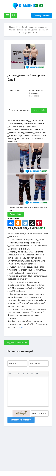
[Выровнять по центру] (28, 374)
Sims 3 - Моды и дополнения (34, 27)
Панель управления (41, 15)
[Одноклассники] (18, 223)
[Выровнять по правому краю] (32, 374)
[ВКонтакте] (10, 223)
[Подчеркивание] (18, 374)
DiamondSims (14, 27)
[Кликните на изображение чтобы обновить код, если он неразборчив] (21, 413)
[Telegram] (25, 223)
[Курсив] (14, 374)
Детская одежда (23, 30)
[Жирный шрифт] (10, 374)
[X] (32, 223)
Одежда (11, 30)
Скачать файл (39, 110)
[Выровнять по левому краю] (23, 374)
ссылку (20, 327)
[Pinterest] (39, 223)
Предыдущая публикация (17, 342)
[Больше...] (37, 374)
